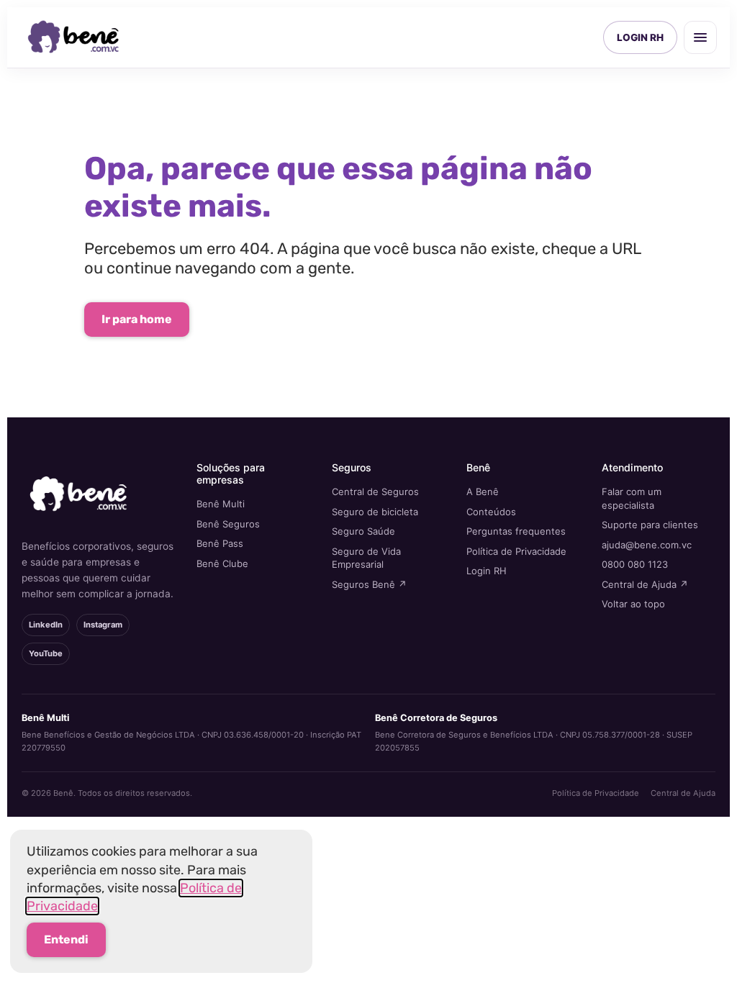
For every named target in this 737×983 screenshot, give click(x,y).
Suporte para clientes (650, 524)
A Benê (482, 491)
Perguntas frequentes (516, 531)
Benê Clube (222, 563)
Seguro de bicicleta (375, 511)
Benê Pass (219, 543)
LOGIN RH (640, 37)
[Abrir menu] (700, 37)
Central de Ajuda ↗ (645, 584)
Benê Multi (220, 503)
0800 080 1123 (635, 564)
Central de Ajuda (683, 793)
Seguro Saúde (363, 531)
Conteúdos (491, 511)
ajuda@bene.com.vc (647, 545)
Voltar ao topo (633, 604)
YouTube (46, 653)
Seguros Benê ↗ (369, 584)
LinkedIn (46, 625)
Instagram (102, 625)
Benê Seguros (228, 524)
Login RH (486, 570)
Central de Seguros (375, 491)
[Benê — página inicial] (74, 37)
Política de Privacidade (516, 551)
